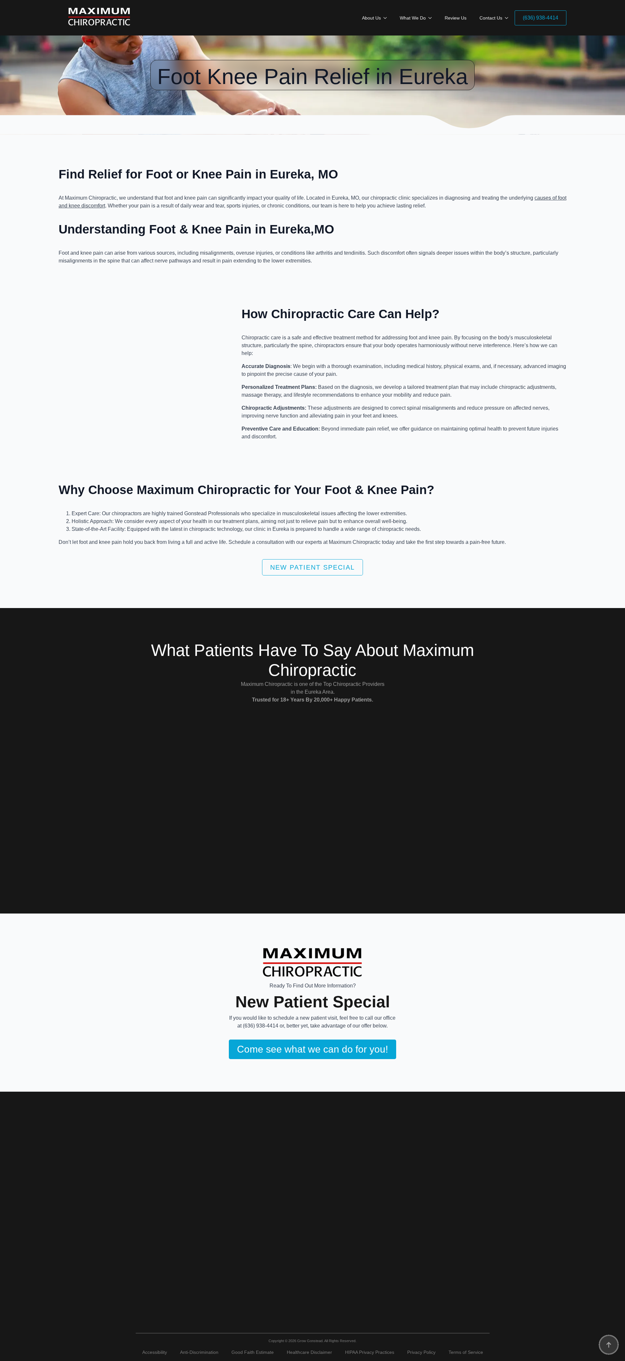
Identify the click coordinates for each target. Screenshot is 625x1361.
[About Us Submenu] (387, 18)
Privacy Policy (421, 1352)
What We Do (413, 18)
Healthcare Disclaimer (309, 1352)
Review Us (455, 18)
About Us (371, 18)
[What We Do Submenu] (432, 18)
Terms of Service (466, 1352)
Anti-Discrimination (199, 1352)
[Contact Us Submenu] (508, 18)
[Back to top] (608, 1344)
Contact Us (490, 18)
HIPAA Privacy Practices (369, 1352)
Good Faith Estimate (252, 1352)
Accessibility (154, 1352)
